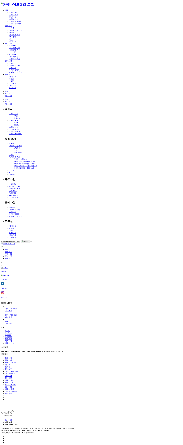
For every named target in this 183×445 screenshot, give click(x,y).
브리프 (11, 81)
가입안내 (17, 116)
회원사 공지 (9, 380)
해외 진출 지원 (14, 50)
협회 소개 (8, 26)
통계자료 (12, 77)
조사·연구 (13, 52)
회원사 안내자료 (15, 21)
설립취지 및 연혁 (15, 30)
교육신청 (12, 68)
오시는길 (12, 41)
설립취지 (17, 148)
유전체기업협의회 (20, 159)
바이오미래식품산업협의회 (24, 168)
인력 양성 (13, 45)
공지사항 (8, 61)
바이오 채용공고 (11, 391)
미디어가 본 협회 (15, 72)
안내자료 (12, 88)
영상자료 (12, 83)
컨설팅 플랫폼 (14, 59)
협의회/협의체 (14, 35)
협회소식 (8, 360)
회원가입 (8, 96)
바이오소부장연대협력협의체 (25, 161)
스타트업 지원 (14, 48)
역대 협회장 (18, 152)
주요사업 (8, 43)
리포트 (11, 79)
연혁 (15, 150)
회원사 (7, 10)
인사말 (11, 28)
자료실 (7, 74)
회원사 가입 (13, 12)
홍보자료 (12, 85)
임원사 (16, 123)
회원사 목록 (13, 15)
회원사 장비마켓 (15, 23)
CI (10, 39)
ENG (7, 91)
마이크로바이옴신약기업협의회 (25, 166)
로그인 (7, 93)
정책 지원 (13, 54)
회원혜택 (17, 118)
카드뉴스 (8, 393)
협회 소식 (13, 63)
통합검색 (4, 354)
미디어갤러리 (14, 70)
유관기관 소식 (14, 65)
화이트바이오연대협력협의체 (25, 164)
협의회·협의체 (14, 157)
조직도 (11, 32)
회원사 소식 (13, 17)
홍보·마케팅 (13, 57)
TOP (5, 347)
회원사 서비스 (14, 19)
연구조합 (12, 37)
